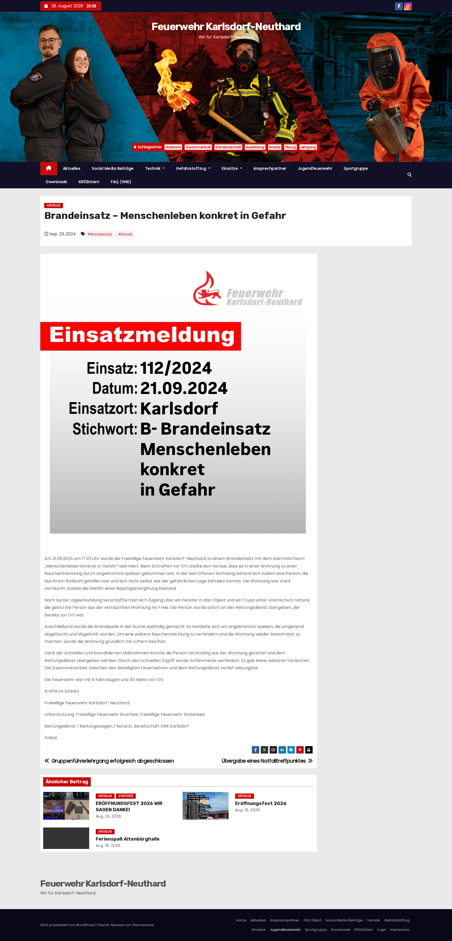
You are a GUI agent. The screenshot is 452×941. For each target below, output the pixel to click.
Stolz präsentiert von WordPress (67, 924)
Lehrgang (308, 147)
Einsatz (274, 147)
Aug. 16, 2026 (108, 845)
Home (241, 920)
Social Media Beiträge (113, 168)
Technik (153, 168)
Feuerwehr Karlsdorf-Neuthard (226, 26)
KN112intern (89, 181)
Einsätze (230, 168)
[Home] (48, 168)
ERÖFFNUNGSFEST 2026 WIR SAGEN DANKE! (129, 807)
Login (381, 929)
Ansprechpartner (269, 168)
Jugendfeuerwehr (315, 168)
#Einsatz (125, 234)
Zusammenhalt (198, 147)
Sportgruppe (356, 168)
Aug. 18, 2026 (247, 810)
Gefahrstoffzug (191, 168)
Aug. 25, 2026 (108, 816)
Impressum (400, 929)
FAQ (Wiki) (121, 181)
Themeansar (143, 924)
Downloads (56, 181)
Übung (290, 147)
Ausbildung (255, 147)
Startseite (125, 796)
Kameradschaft (228, 147)
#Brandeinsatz (100, 234)
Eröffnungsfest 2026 (260, 803)
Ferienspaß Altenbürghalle (128, 839)
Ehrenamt (173, 147)
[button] (410, 175)
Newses (117, 924)
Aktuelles (72, 168)
